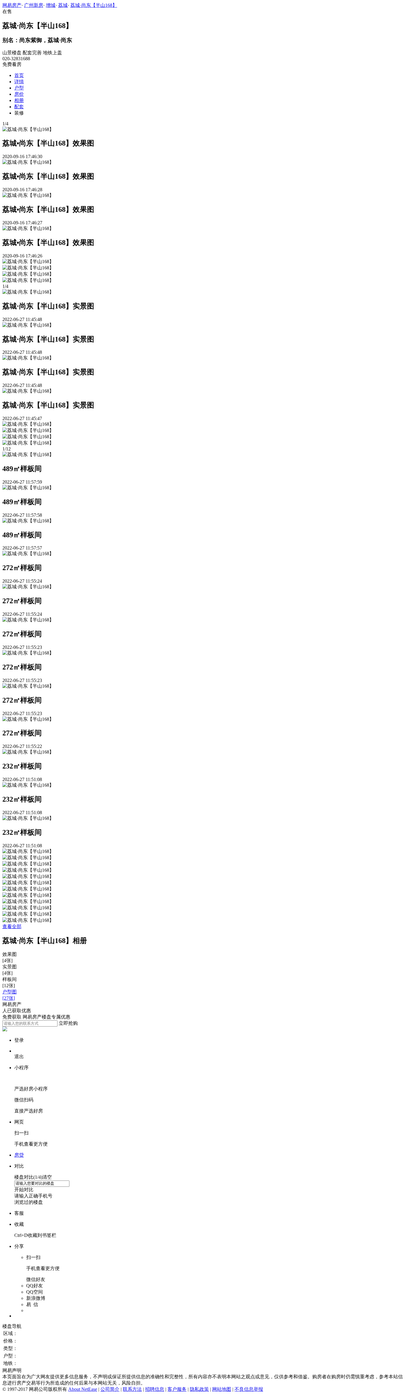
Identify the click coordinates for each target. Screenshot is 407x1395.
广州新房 (33, 5)
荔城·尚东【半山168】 (93, 5)
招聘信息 (154, 1389)
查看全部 (11, 926)
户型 (19, 87)
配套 (19, 106)
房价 (19, 94)
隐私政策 (199, 1389)
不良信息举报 (248, 1389)
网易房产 (11, 5)
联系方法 (132, 1389)
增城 (50, 5)
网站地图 (221, 1389)
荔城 (63, 5)
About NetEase (82, 1389)
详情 (19, 81)
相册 (19, 100)
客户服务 (177, 1389)
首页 (19, 75)
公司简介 (109, 1389)
